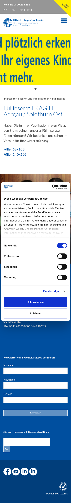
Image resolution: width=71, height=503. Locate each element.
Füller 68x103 (14, 149)
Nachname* (9, 379)
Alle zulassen (36, 302)
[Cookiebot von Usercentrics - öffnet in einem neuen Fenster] (52, 187)
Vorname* (8, 365)
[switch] (62, 256)
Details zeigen (51, 291)
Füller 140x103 (15, 154)
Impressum (19, 432)
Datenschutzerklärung (38, 432)
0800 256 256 (22, 4)
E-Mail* (7, 394)
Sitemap (7, 432)
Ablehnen (35, 313)
